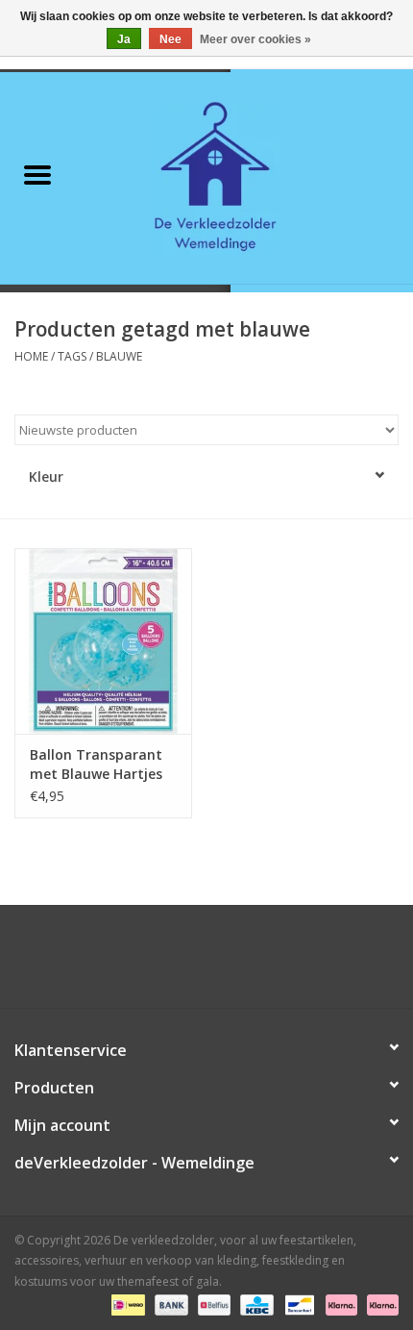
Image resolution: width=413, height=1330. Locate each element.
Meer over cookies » (255, 39)
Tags (72, 356)
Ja (124, 39)
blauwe (119, 356)
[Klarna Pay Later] (379, 1303)
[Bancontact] (298, 1303)
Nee (170, 39)
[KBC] (254, 1303)
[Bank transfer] (169, 1303)
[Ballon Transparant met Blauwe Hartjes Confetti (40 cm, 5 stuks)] (103, 641)
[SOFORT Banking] (339, 1303)
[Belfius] (212, 1303)
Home (31, 356)
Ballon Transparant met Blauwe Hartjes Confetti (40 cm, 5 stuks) (96, 764)
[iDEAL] (126, 1303)
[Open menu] (37, 174)
